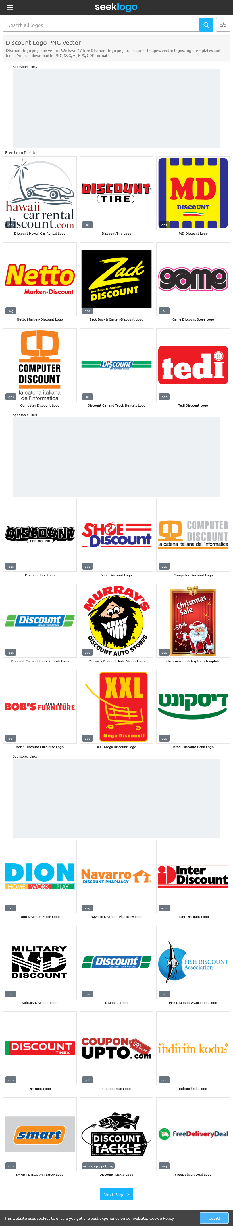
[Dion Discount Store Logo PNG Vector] (40, 876)
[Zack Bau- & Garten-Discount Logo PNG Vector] (116, 279)
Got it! (214, 1218)
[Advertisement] (116, 108)
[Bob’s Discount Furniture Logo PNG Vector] (40, 707)
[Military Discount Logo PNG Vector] (40, 962)
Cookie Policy (161, 1218)
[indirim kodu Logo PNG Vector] (193, 1048)
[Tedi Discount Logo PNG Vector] (193, 365)
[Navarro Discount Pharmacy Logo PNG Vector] (116, 876)
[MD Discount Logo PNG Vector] (193, 193)
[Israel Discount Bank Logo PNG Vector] (193, 707)
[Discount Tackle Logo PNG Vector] (116, 1134)
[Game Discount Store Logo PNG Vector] (193, 279)
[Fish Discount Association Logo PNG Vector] (193, 962)
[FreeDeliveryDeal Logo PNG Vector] (193, 1134)
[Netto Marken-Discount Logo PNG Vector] (40, 279)
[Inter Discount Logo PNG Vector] (193, 876)
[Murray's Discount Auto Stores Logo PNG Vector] (116, 621)
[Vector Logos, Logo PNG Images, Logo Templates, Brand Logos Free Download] (116, 7)
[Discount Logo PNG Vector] (116, 962)
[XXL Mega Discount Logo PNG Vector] (116, 707)
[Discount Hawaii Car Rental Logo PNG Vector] (40, 193)
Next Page (114, 1194)
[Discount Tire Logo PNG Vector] (116, 193)
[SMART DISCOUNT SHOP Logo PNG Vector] (40, 1134)
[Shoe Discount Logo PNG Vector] (116, 535)
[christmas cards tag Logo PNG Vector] (193, 621)
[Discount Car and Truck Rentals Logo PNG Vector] (116, 365)
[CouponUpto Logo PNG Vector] (116, 1048)
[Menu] (10, 8)
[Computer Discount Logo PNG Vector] (40, 365)
